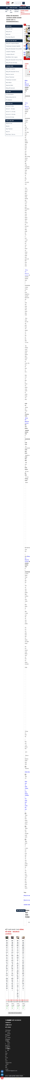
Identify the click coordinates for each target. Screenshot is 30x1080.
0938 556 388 (6, 1066)
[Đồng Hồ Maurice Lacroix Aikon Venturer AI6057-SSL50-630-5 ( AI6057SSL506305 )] (7, 937)
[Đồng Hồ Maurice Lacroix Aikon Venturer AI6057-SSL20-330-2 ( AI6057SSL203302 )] (12, 937)
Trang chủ (6, 10)
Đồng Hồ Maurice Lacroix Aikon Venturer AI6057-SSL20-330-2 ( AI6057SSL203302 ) (12, 965)
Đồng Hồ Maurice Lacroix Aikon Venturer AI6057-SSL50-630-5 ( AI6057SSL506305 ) (7, 965)
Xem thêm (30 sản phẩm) (15, 1013)
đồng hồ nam (13, 7)
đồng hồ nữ (22, 7)
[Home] (7, 7)
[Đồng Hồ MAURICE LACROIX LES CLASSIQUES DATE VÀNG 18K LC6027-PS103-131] (23, 937)
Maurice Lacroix (17, 10)
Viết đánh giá (22, 910)
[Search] (23, 3)
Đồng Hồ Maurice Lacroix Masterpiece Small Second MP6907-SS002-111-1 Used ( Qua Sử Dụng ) (18, 969)
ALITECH (17, 1078)
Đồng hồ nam (11, 10)
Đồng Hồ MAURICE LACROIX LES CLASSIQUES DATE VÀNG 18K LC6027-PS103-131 (23, 965)
